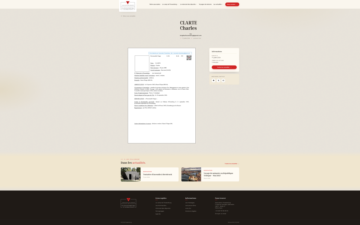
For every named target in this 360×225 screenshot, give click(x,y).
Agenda (157, 214)
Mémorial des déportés (162, 208)
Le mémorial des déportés (188, 4)
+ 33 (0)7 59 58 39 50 (221, 211)
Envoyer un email (220, 213)
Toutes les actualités (224, 67)
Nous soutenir (232, 4)
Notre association (155, 4)
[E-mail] (223, 80)
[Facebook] (214, 80)
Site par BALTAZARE (233, 222)
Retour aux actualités (129, 16)
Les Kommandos (160, 205)
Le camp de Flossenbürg (169, 4)
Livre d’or (188, 208)
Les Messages (189, 202)
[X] (218, 80)
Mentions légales (190, 211)
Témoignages (159, 211)
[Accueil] (128, 202)
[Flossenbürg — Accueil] (127, 4)
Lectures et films (190, 205)
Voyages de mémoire (205, 4)
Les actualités (217, 4)
